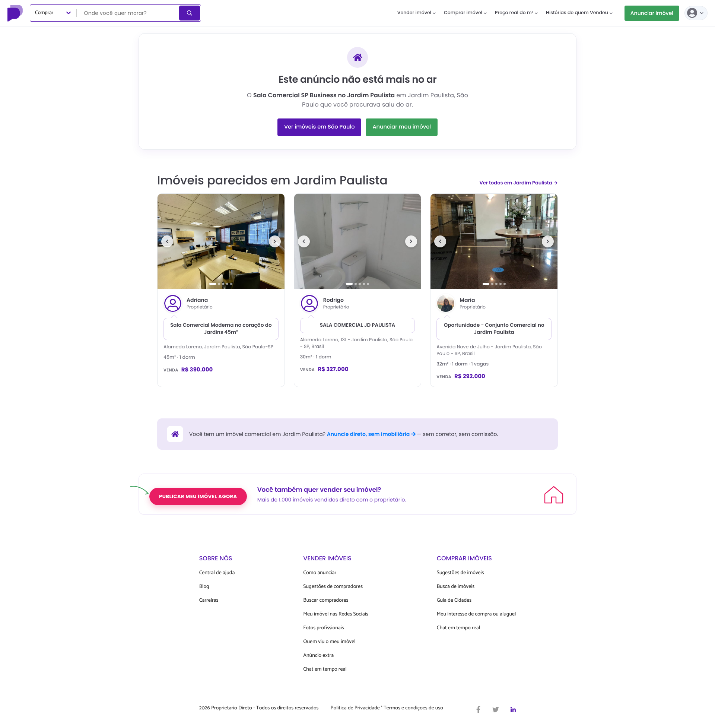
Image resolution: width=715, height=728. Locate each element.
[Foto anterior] (167, 241)
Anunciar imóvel (651, 13)
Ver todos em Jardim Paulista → (518, 182)
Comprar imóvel (463, 13)
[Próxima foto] (275, 241)
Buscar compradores (325, 600)
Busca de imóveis (456, 587)
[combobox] (128, 13)
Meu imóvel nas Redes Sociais (335, 614)
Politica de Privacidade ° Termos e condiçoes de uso (387, 708)
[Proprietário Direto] (16, 13)
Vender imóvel (414, 13)
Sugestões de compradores (333, 587)
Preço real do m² (514, 13)
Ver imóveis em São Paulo (319, 127)
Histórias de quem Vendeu (577, 13)
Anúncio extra (318, 655)
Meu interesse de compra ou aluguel (476, 614)
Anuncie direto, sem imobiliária (369, 434)
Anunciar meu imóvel (401, 127)
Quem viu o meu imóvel (329, 642)
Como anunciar (319, 573)
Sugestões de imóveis (460, 573)
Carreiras (209, 600)
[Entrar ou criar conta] (696, 13)
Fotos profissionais (323, 628)
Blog (204, 587)
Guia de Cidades (454, 600)
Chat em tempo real (324, 669)
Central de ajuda (217, 573)
